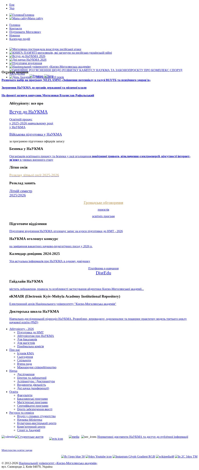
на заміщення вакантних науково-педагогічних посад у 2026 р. (51, 246)
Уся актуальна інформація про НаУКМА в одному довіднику (49, 261)
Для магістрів (26, 342)
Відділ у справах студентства (36, 416)
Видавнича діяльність (31, 384)
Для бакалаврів (27, 339)
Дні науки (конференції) (33, 388)
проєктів (103, 209)
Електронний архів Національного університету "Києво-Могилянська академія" (62, 304)
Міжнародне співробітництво (36, 367)
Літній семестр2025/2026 (20, 193)
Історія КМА (25, 353)
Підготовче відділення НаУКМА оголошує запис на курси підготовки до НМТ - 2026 (66, 231)
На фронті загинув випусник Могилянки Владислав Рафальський (48, 95)
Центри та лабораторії (31, 377)
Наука (13, 370)
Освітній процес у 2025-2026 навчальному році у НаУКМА (31, 123)
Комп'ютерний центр (31, 426)
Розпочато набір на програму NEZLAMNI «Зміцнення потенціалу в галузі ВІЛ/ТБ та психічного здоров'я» (76, 80)
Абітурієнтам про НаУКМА (35, 336)
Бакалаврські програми (32, 398)
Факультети (24, 395)
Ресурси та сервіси (21, 412)
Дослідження (25, 374)
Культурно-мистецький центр (36, 423)
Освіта (13, 391)
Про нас (14, 349)
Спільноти (24, 360)
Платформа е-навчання (103, 268)
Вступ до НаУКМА (28, 111)
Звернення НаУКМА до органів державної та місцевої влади (44, 87)
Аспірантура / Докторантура (36, 381)
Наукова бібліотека (29, 419)
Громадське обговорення (103, 203)
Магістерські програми (32, 402)
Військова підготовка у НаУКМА (35, 134)
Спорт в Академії (28, 430)
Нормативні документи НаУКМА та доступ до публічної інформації (142, 436)
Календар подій (19, 39)
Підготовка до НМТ (30, 332)
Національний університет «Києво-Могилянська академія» (58, 463)
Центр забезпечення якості (34, 409)
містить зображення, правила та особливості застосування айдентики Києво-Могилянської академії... (76, 289)
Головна (14, 25)
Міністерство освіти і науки (17, 450)
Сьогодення (25, 356)
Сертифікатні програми (32, 405)
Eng (11, 4)
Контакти (15, 28)
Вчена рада (24, 363)
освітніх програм (103, 216)
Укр (11, 8)
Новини (14, 35)
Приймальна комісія (30, 346)
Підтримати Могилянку (25, 32)
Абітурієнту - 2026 (21, 329)
